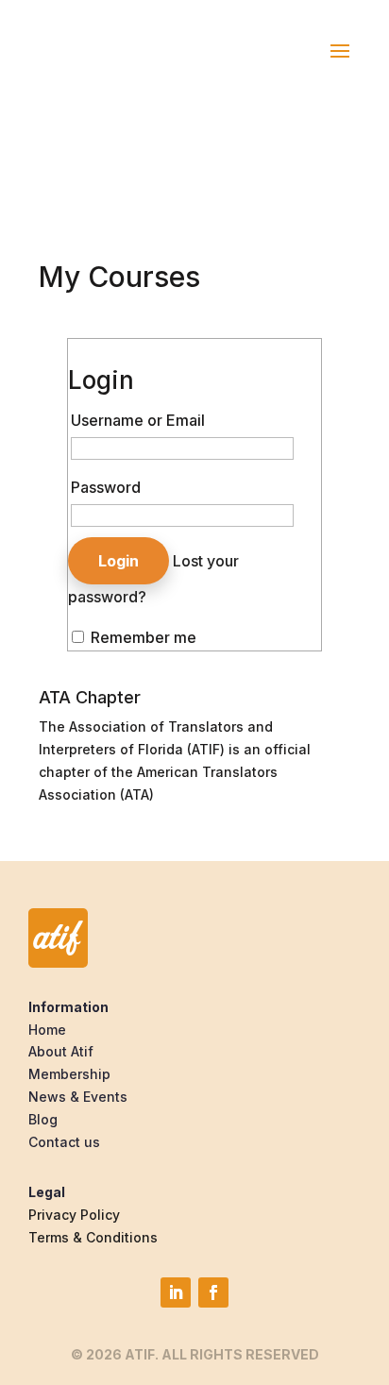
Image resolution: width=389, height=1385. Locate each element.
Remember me (141, 637)
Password (106, 487)
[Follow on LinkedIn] (176, 1292)
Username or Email (138, 420)
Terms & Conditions (93, 1237)
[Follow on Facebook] (213, 1292)
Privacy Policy (74, 1215)
